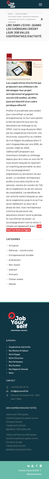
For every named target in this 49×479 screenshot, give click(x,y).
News (11, 373)
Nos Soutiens (14, 365)
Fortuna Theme (25, 470)
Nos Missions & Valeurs (18, 351)
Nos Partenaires (16, 362)
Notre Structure (16, 358)
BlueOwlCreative (34, 474)
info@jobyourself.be (19, 391)
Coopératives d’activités (19, 347)
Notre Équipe (14, 354)
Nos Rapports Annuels (18, 369)
